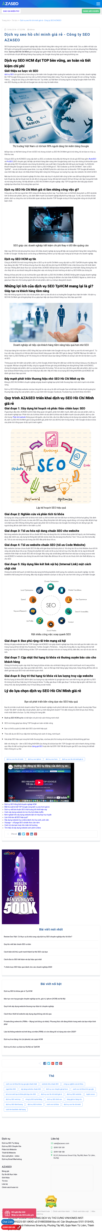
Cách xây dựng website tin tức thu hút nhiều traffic (24, 812)
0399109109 (8, 1227)
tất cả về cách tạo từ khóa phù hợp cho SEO (21, 1094)
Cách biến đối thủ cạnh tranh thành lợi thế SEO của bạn (26, 952)
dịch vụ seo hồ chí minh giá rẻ (72, 759)
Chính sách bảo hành (61, 1211)
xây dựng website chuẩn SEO (31, 1089)
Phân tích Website (9, 1150)
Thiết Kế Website (9, 1153)
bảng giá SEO (37, 746)
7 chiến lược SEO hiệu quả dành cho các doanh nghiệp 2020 (28, 967)
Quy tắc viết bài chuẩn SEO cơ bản (17, 944)
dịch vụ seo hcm (51, 759)
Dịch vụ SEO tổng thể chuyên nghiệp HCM (20, 804)
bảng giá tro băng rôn (74, 1099)
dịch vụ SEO (9, 74)
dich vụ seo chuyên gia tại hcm (57, 1089)
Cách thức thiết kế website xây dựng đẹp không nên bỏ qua (27, 1014)
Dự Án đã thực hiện (9, 1174)
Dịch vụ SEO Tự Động (10, 1143)
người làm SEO (11, 1089)
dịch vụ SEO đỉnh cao (54, 1099)
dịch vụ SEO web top (13, 1099)
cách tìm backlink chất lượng (16, 1109)
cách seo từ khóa (53, 1104)
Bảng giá (5, 1171)
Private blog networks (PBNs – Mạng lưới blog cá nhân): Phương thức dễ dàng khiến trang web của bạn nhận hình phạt (50, 1023)
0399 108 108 (59, 1152)
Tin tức (15, 20)
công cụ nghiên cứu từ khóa (73, 1084)
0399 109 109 (59, 1148)
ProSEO (10, 161)
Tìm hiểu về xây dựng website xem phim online (22, 828)
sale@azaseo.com (61, 1143)
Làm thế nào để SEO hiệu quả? (16, 817)
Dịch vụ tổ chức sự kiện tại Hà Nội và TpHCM (22, 1047)
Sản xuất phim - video (10, 1156)
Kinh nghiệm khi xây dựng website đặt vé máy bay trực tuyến (28, 815)
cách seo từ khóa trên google (83, 1089)
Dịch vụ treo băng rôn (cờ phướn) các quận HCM (23, 1039)
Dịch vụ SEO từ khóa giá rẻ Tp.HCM (18, 991)
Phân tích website (19, 417)
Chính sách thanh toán (41, 1211)
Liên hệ (5, 1184)
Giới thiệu (6, 1178)
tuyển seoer (90, 1094)
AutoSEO (92, 159)
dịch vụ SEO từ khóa (35, 1104)
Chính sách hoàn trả (10, 1187)
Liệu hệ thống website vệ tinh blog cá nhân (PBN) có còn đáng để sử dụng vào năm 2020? (40, 1032)
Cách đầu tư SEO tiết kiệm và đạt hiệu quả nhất (23, 959)
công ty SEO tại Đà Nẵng (33, 1099)
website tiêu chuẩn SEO (50, 1084)
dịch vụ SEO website (74, 1094)
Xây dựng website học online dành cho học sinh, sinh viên (26, 820)
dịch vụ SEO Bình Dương (14, 1104)
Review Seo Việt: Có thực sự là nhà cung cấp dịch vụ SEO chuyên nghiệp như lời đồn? (38, 937)
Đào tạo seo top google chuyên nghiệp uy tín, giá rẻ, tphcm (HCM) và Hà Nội (34, 999)
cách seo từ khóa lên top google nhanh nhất (21, 1084)
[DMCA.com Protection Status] (51, 1207)
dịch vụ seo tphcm (34, 759)
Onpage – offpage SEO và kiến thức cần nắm (22, 823)
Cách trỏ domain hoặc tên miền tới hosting (20, 825)
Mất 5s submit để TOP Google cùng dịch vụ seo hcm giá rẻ (26, 807)
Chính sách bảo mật (81, 1211)
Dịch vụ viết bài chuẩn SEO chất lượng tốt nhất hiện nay (25, 810)
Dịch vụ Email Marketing (12, 1159)
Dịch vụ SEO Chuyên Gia (11, 1146)
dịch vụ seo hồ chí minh (14, 759)
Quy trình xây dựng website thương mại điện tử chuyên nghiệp (29, 1006)
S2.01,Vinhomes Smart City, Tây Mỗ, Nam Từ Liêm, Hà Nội (74, 1156)
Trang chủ (6, 20)
